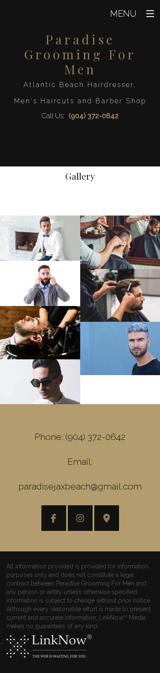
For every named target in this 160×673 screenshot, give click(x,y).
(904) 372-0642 (94, 116)
